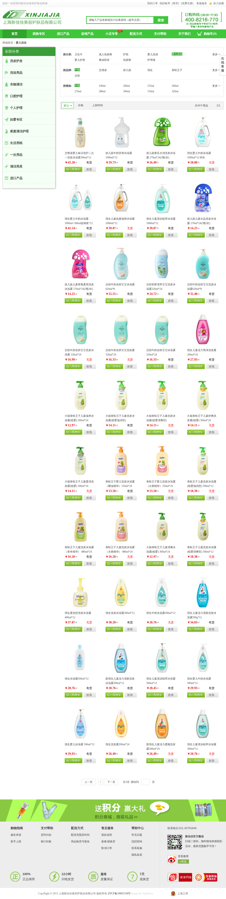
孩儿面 (127, 70)
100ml (102, 85)
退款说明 (106, 834)
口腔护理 (16, 96)
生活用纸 (16, 143)
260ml (175, 85)
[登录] (175, 3)
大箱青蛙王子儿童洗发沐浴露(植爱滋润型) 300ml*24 (120, 420)
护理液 (151, 59)
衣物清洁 (16, 84)
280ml (102, 91)
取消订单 (106, 848)
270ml (78, 91)
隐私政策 (137, 854)
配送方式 (136, 33)
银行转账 (46, 841)
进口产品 (63, 33)
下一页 (111, 782)
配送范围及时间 (80, 834)
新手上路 (16, 841)
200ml (126, 85)
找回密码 (137, 841)
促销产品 (87, 33)
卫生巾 (79, 54)
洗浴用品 (16, 72)
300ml (126, 91)
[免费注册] (187, 3)
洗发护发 (16, 61)
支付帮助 (160, 33)
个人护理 (16, 107)
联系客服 (137, 848)
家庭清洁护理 (19, 131)
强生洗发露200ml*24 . (118, 744)
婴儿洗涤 (152, 54)
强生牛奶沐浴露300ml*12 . (161, 613)
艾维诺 (103, 70)
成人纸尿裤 (105, 54)
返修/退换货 (108, 841)
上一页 (88, 782)
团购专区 (39, 33)
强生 (150, 70)
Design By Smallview (141, 893)
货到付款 (46, 834)
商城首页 (7, 42)
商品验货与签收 (80, 841)
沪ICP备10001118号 (119, 893)
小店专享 (111, 33)
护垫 (125, 54)
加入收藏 (218, 3)
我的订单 (152, 3)
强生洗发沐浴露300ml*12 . (120, 613)
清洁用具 (16, 166)
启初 (77, 75)
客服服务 (201, 3)
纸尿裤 (127, 59)
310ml (150, 91)
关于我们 (184, 33)
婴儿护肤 (80, 59)
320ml (175, 91)
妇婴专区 (16, 119)
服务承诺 (16, 834)
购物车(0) (210, 33)
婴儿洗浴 (177, 54)
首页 (14, 33)
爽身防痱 (104, 59)
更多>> (216, 54)
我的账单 (165, 3)
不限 (77, 69)
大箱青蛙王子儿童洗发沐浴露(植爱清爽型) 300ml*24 (160, 420)
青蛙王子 (177, 70)
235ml (150, 85)
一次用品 (16, 154)
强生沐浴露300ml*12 (77, 678)
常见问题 (137, 834)
